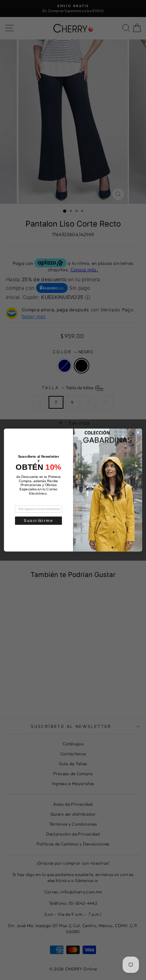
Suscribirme (38, 520)
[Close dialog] (138, 432)
